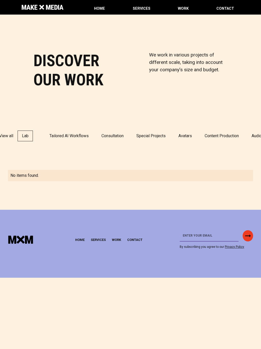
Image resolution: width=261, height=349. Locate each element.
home (99, 8)
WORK (183, 8)
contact (225, 8)
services (141, 8)
